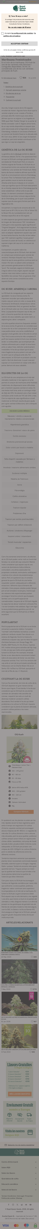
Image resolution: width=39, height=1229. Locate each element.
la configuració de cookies (22, 33)
